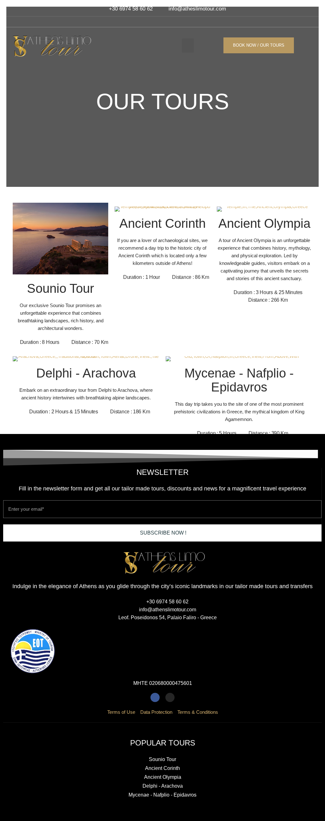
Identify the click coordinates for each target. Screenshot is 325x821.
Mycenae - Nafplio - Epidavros (239, 380)
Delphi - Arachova (86, 373)
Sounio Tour (60, 288)
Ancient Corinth (162, 223)
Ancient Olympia (264, 223)
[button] (188, 45)
